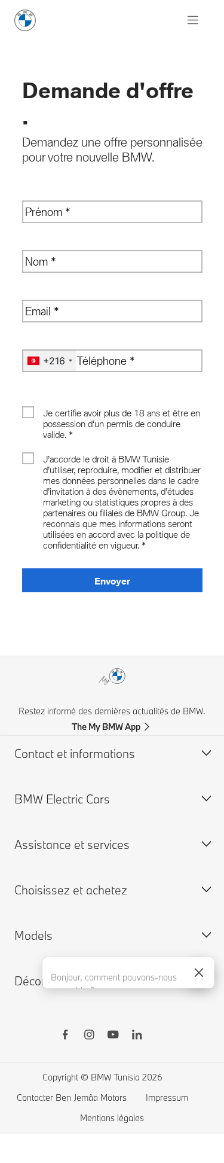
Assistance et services (72, 844)
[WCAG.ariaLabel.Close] (198, 972)
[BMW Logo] (25, 20)
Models (33, 935)
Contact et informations (74, 753)
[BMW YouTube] (113, 1036)
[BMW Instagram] (89, 1036)
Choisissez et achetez (70, 889)
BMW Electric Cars (62, 798)
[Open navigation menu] (194, 20)
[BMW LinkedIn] (136, 1036)
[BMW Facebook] (65, 1036)
